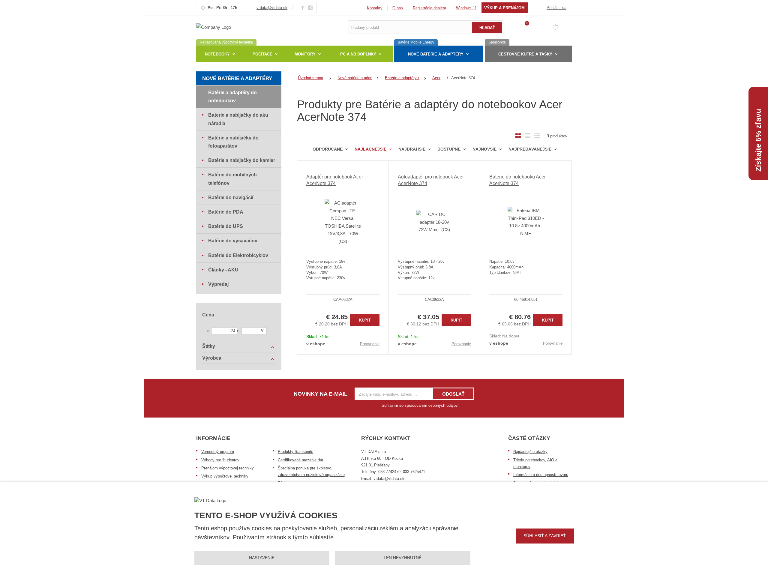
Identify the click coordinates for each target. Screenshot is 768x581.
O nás (397, 8)
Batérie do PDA (225, 211)
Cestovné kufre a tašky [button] (525, 54)
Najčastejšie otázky (530, 451)
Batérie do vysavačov (232, 240)
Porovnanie (370, 344)
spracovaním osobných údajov (431, 405)
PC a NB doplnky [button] (358, 54)
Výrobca (211, 358)
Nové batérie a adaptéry (237, 78)
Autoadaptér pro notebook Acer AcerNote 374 (431, 180)
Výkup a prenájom (504, 8)
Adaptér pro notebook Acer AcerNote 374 (334, 180)
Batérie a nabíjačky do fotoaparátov (233, 141)
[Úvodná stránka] (213, 26)
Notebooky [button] (217, 54)
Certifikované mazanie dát (300, 460)
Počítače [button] (262, 54)
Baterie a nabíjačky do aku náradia (238, 119)
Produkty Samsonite (295, 451)
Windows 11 (466, 8)
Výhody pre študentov (220, 460)
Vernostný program (217, 451)
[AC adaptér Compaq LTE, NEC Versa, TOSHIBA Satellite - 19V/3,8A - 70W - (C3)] (343, 222)
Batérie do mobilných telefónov (232, 178)
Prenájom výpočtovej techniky (227, 468)
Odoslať (453, 394)
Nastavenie (261, 557)
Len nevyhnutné (403, 557)
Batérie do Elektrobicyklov (238, 255)
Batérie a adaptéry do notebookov (232, 96)
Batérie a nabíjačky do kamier (241, 160)
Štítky (208, 346)
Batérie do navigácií (230, 197)
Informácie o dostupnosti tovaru (540, 474)
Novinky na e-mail (320, 394)
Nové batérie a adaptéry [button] (436, 54)
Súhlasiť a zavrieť (545, 535)
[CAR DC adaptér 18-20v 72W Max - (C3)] (434, 222)
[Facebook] (302, 7)
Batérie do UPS (225, 226)
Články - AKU (223, 269)
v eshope (315, 343)
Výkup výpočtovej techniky (224, 476)
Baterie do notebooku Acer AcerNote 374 (517, 180)
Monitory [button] (305, 54)
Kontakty (374, 8)
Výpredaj (218, 284)
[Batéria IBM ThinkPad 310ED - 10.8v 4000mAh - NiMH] (525, 222)
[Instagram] (310, 7)
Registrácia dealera (429, 8)
